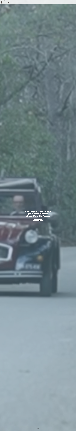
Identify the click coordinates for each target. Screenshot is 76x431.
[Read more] (38, 428)
